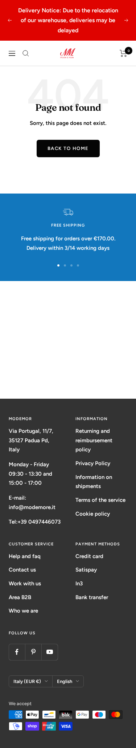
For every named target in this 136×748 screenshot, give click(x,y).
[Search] (25, 53)
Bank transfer (91, 597)
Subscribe (68, 371)
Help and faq (25, 556)
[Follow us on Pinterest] (33, 652)
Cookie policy (92, 514)
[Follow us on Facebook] (17, 652)
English (64, 681)
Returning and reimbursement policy (93, 440)
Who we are (23, 610)
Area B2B (20, 597)
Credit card (89, 556)
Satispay (86, 569)
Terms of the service (100, 500)
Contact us (22, 569)
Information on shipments (93, 482)
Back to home (68, 148)
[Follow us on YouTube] (49, 652)
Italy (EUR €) (27, 681)
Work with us (25, 583)
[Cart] (123, 53)
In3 (79, 583)
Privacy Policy (92, 463)
